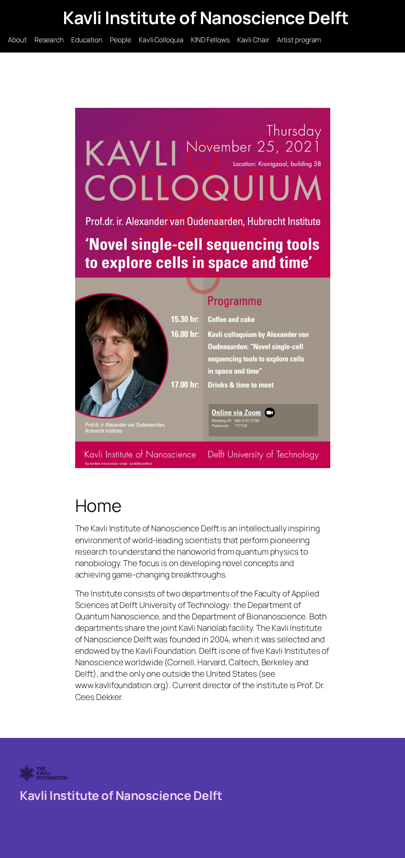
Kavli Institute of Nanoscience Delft (205, 17)
